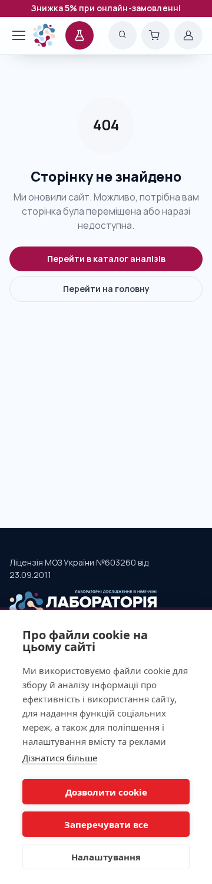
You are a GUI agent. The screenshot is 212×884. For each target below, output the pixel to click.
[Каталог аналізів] (79, 35)
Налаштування (106, 857)
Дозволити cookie (106, 792)
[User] (188, 35)
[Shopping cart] (155, 35)
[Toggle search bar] (122, 35)
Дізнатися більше (59, 758)
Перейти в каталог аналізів (106, 258)
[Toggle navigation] (12, 35)
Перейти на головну (106, 288)
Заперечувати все (106, 824)
